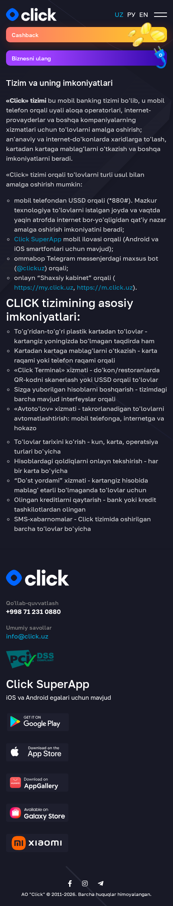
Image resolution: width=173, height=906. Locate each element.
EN (143, 14)
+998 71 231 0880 (33, 611)
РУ (131, 14)
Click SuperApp (38, 239)
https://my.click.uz (43, 287)
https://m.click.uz (105, 287)
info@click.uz (27, 636)
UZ (119, 14)
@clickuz (30, 268)
